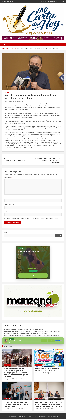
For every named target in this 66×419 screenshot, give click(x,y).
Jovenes (55, 1)
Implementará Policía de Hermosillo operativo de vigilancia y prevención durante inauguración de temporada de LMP (18, 158)
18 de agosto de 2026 (40, 373)
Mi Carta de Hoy (21, 416)
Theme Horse (36, 416)
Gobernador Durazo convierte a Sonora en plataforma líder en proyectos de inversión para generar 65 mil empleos (48, 404)
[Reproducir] (33, 275)
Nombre (7, 197)
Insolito (50, 1)
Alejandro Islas (20, 101)
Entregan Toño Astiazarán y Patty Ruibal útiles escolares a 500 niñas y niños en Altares (16, 404)
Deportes (61, 1)
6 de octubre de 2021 (9, 101)
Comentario (8, 177)
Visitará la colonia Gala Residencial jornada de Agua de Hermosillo (47, 370)
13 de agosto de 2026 (40, 408)
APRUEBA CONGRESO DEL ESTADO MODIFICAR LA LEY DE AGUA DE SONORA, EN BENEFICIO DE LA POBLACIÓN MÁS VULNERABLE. (47, 159)
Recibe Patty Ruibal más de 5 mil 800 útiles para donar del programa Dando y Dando (26, 333)
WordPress (55, 416)
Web (5, 211)
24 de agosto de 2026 (9, 379)
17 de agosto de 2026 (9, 408)
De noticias (7, 365)
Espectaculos (43, 1)
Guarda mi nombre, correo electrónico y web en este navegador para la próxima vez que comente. (33, 218)
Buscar (5, 232)
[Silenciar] (51, 340)
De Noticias (8, 346)
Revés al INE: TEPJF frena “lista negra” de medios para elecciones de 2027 (23, 329)
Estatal (6, 92)
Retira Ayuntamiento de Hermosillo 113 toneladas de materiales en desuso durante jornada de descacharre (32, 331)
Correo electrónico (9, 204)
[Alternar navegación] (4, 44)
